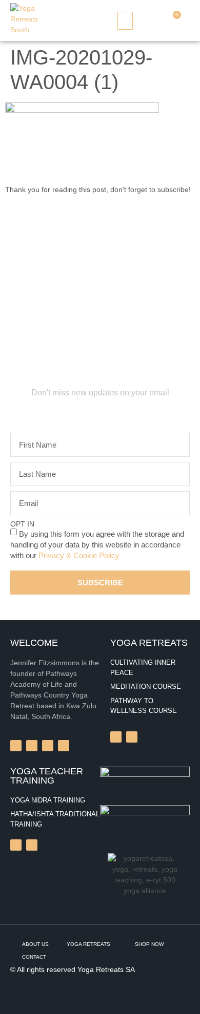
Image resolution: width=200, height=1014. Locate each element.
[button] (125, 21)
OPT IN (22, 523)
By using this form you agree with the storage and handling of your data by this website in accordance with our (97, 545)
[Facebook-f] (16, 745)
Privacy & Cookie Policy (78, 555)
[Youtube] (31, 845)
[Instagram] (116, 737)
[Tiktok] (16, 845)
